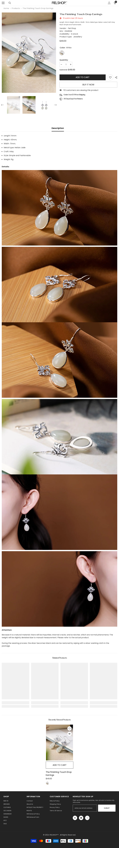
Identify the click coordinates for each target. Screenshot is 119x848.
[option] (29, 52)
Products (16, 8)
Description (58, 128)
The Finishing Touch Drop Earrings (59, 773)
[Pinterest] (75, 818)
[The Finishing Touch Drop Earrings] (59, 742)
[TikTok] (81, 818)
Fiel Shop (72, 28)
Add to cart (82, 77)
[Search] (9, 3)
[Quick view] (69, 734)
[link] (110, 77)
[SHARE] (115, 77)
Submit (107, 808)
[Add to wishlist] (69, 728)
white (47, 783)
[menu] (3, 3)
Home (6, 8)
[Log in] (109, 3)
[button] (2, 105)
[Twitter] (87, 818)
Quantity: (64, 60)
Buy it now (88, 84)
